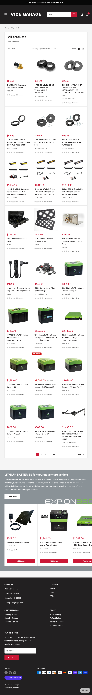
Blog (52, 592)
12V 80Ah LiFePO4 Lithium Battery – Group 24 (44, 432)
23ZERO (9, 244)
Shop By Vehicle (11, 622)
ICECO (9, 294)
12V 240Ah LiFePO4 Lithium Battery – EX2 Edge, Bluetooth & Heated (73, 337)
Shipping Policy (56, 625)
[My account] (82, 14)
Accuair (10, 91)
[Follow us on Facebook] (6, 672)
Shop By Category (11, 618)
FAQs (52, 596)
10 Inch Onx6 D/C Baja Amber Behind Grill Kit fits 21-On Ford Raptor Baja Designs (18, 191)
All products (15, 28)
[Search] (74, 14)
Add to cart (21, 561)
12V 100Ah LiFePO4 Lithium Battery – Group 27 (72, 289)
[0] (86, 14)
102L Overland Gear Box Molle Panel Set (43, 240)
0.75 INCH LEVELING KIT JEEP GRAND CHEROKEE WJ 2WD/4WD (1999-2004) (18, 142)
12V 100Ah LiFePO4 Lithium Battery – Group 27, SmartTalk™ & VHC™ (17, 337)
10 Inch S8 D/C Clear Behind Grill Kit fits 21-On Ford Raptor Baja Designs (72, 191)
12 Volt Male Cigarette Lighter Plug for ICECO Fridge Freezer (18, 289)
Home (6, 28)
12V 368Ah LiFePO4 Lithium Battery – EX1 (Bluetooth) (45, 385)
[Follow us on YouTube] (14, 672)
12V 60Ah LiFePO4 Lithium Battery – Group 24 (17, 432)
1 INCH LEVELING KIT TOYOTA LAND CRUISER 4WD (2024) (71, 142)
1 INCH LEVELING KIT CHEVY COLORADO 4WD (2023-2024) (46, 142)
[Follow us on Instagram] (10, 672)
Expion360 (66, 294)
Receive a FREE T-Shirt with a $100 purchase (46, 2)
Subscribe (12, 657)
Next (80, 454)
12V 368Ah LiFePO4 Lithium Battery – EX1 (17, 385)
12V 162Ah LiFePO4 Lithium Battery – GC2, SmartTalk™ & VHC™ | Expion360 (45, 337)
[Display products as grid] (79, 49)
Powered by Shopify (11, 688)
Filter (13, 49)
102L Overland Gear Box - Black (16, 240)
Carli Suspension (69, 442)
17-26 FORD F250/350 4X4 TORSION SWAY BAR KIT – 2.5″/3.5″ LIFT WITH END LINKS (72, 435)
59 (54, 454)
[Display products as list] (83, 49)
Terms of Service (57, 622)
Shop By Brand (10, 614)
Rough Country (40, 96)
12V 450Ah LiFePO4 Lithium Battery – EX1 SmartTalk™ (73, 385)
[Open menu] (5, 14)
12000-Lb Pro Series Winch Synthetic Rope (44, 289)
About (52, 589)
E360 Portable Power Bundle (18, 542)
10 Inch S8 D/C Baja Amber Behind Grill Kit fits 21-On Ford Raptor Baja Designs (44, 191)
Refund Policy (55, 618)
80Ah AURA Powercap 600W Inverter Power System (51, 543)
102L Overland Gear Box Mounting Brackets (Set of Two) (72, 241)
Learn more (12, 497)
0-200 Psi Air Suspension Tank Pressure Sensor (16, 86)
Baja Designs (12, 198)
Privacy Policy (55, 614)
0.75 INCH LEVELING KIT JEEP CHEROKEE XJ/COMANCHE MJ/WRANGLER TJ (44, 89)
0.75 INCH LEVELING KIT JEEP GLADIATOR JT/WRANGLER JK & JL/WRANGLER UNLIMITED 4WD (72, 90)
